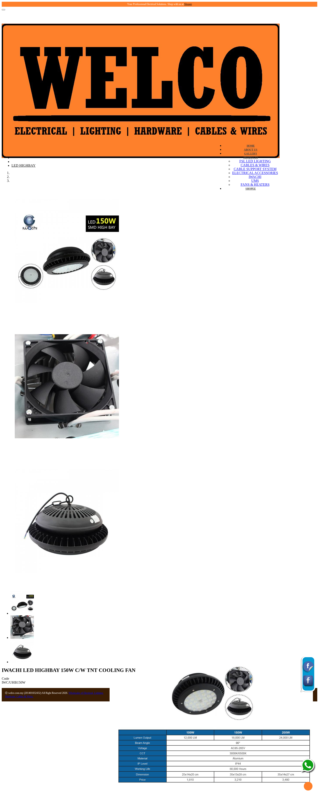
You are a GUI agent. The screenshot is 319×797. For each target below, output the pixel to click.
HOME (251, 145)
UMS (255, 181)
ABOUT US (250, 149)
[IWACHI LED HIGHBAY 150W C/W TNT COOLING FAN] (67, 315)
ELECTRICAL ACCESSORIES (255, 173)
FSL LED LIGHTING (255, 161)
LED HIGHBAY (24, 165)
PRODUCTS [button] (250, 157)
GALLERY (250, 153)
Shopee (188, 4)
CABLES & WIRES (255, 165)
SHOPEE (250, 188)
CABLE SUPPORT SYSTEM (255, 169)
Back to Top (308, 786)
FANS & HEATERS (255, 184)
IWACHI (255, 177)
